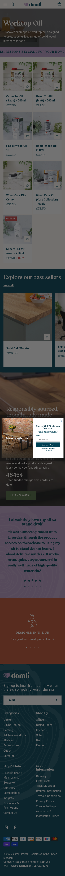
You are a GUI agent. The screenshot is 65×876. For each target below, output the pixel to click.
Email (37, 435)
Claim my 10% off (48, 445)
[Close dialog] (61, 420)
